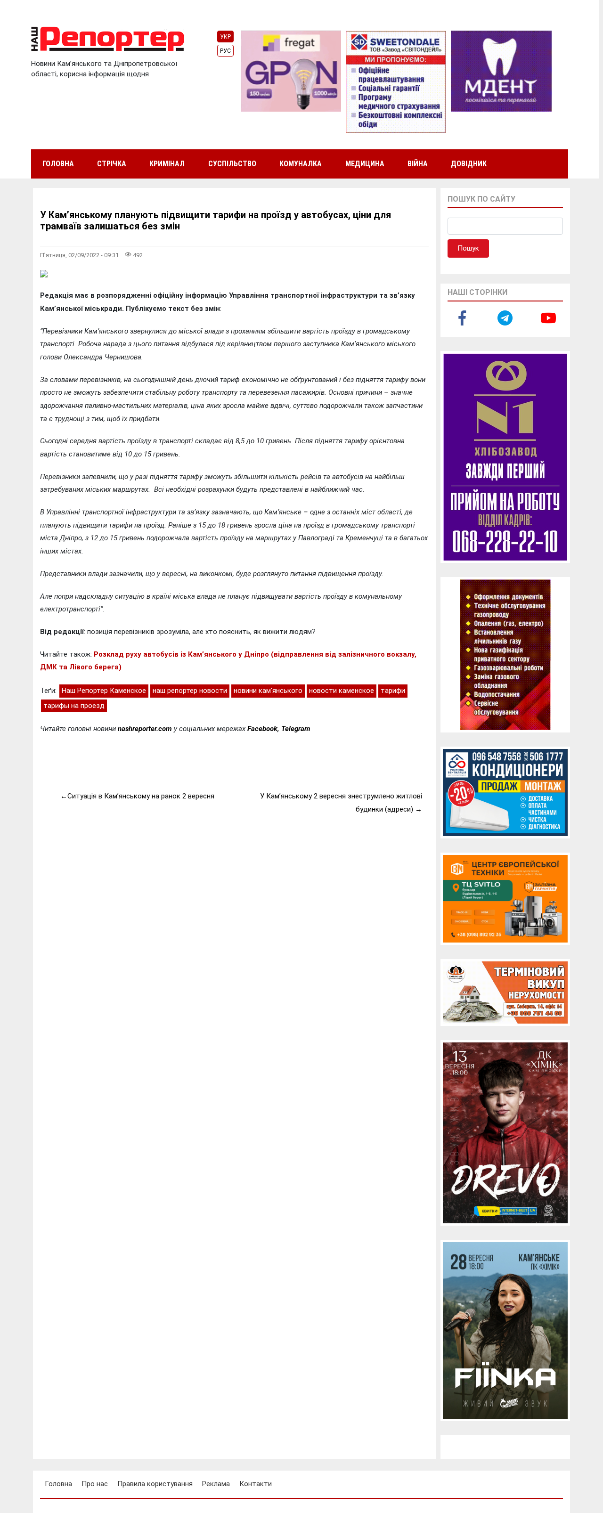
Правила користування (155, 1484)
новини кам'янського (268, 690)
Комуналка (300, 163)
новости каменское (341, 690)
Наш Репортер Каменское (104, 690)
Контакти (255, 1484)
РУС (225, 51)
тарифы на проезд (74, 705)
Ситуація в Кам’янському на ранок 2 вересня (140, 796)
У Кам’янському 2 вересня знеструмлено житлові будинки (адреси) (341, 802)
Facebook (262, 728)
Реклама (216, 1484)
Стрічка (111, 163)
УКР (225, 36)
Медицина (364, 163)
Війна (417, 163)
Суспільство (232, 163)
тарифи (393, 690)
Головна (58, 163)
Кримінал (167, 163)
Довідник (469, 163)
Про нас (94, 1484)
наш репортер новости (190, 690)
